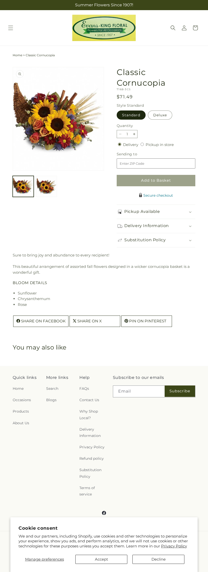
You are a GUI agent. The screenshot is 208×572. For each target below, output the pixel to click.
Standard (131, 115)
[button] (10, 27)
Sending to (134, 154)
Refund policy (91, 458)
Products (21, 411)
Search (52, 388)
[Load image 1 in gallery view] (23, 186)
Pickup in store (160, 144)
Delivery (131, 144)
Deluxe (160, 115)
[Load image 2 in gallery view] (46, 186)
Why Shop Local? (88, 414)
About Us (21, 423)
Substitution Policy (90, 473)
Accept (101, 559)
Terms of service (87, 491)
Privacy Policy (174, 546)
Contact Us (89, 400)
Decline (158, 559)
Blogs (51, 400)
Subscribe (179, 391)
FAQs (84, 388)
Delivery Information (90, 432)
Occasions (22, 400)
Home (17, 55)
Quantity (125, 125)
